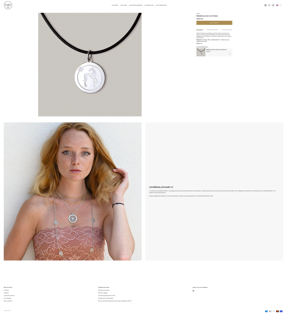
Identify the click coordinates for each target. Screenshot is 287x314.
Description (199, 29)
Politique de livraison (104, 290)
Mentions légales (103, 293)
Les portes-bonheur (9, 295)
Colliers (198, 13)
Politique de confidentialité (105, 298)
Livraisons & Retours (227, 29)
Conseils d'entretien (212, 29)
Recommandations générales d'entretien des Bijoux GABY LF (115, 301)
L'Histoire (6, 290)
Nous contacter (214, 23)
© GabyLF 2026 (7, 310)
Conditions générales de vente (106, 295)
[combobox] (279, 5)
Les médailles (7, 298)
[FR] (279, 5)
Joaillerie (6, 293)
